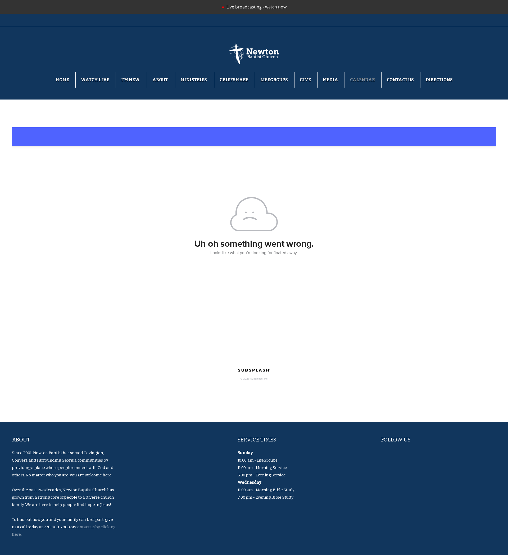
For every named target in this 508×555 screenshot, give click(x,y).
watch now (276, 7)
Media (330, 79)
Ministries (194, 79)
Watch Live (95, 79)
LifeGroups (274, 79)
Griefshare (234, 79)
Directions (439, 79)
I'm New (130, 79)
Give (305, 79)
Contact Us (400, 79)
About (160, 79)
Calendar (362, 79)
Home (62, 79)
